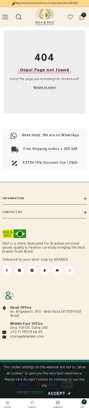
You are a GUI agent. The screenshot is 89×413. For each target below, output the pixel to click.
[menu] (5, 17)
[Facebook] (6, 270)
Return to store (44, 87)
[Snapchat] (44, 270)
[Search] (19, 17)
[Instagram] (19, 270)
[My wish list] (70, 17)
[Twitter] (69, 270)
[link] (44, 149)
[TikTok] (32, 270)
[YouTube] (57, 270)
